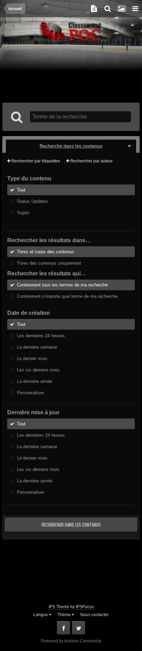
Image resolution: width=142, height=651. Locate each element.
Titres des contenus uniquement (49, 263)
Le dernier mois (32, 358)
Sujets (23, 212)
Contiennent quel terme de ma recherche (67, 296)
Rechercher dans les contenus (71, 524)
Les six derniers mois (38, 369)
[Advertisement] (71, 73)
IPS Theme (59, 606)
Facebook (63, 627)
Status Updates (32, 201)
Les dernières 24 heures (41, 335)
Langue (41, 614)
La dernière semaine (37, 347)
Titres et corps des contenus (45, 251)
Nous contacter (94, 614)
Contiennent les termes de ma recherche (62, 284)
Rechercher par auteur (91, 161)
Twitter (78, 627)
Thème (65, 614)
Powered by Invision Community (71, 641)
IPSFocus (85, 606)
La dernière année (34, 381)
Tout (21, 189)
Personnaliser (30, 392)
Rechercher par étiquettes (35, 161)
